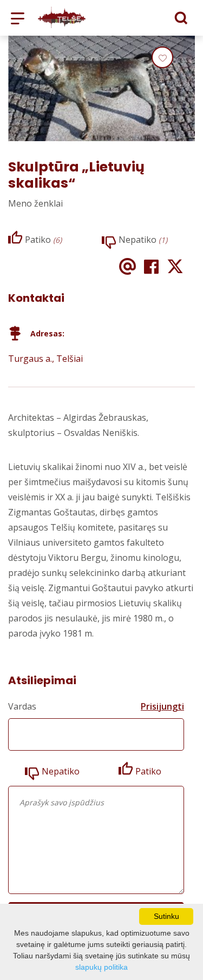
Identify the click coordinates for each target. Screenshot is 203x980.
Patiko (148, 771)
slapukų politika (101, 967)
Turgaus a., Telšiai (45, 359)
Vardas (22, 706)
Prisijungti (162, 706)
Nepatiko (61, 771)
